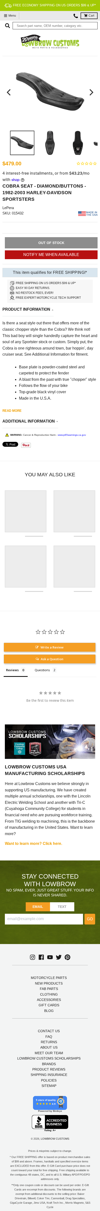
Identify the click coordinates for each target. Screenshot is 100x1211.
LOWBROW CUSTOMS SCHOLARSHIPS (49, 1058)
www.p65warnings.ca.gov (72, 435)
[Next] (90, 92)
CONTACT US (49, 1031)
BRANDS (49, 1064)
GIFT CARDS (49, 1005)
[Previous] (9, 92)
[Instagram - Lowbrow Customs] (32, 957)
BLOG (49, 1011)
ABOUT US (49, 1047)
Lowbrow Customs (55, 1138)
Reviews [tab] (12, 670)
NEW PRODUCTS (49, 983)
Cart (91, 15)
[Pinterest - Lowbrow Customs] (67, 957)
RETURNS (49, 1042)
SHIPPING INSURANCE (49, 1075)
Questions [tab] (42, 670)
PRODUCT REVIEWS (48, 1069)
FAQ (48, 1037)
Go (90, 919)
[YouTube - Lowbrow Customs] (50, 957)
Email (38, 907)
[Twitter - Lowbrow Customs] (59, 957)
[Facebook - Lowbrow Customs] (41, 957)
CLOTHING (49, 994)
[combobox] (55, 25)
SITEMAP (49, 1086)
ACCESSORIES (49, 1000)
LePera (8, 208)
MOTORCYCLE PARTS (49, 978)
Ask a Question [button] (52, 659)
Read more (12, 411)
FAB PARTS (49, 989)
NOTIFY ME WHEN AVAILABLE (51, 255)
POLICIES (49, 1080)
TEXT (62, 907)
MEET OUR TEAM (49, 1053)
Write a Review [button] (52, 647)
